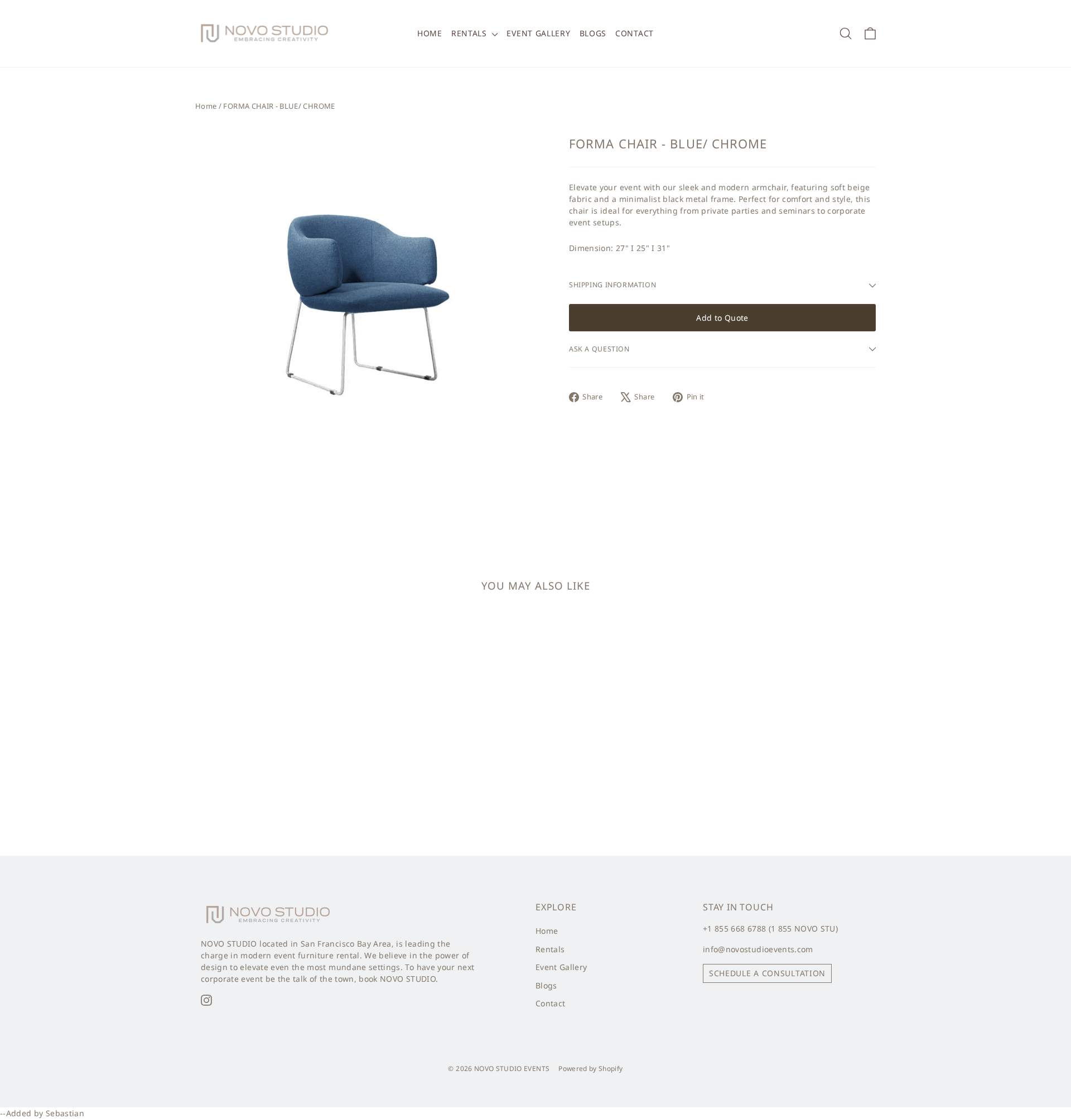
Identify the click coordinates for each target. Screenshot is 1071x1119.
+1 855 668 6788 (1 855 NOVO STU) (770, 928)
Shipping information (612, 285)
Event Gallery (538, 33)
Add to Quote (722, 317)
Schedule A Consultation (767, 973)
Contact (634, 33)
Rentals (470, 33)
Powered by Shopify (590, 1068)
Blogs (593, 33)
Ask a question (599, 349)
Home (429, 33)
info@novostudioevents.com (758, 949)
